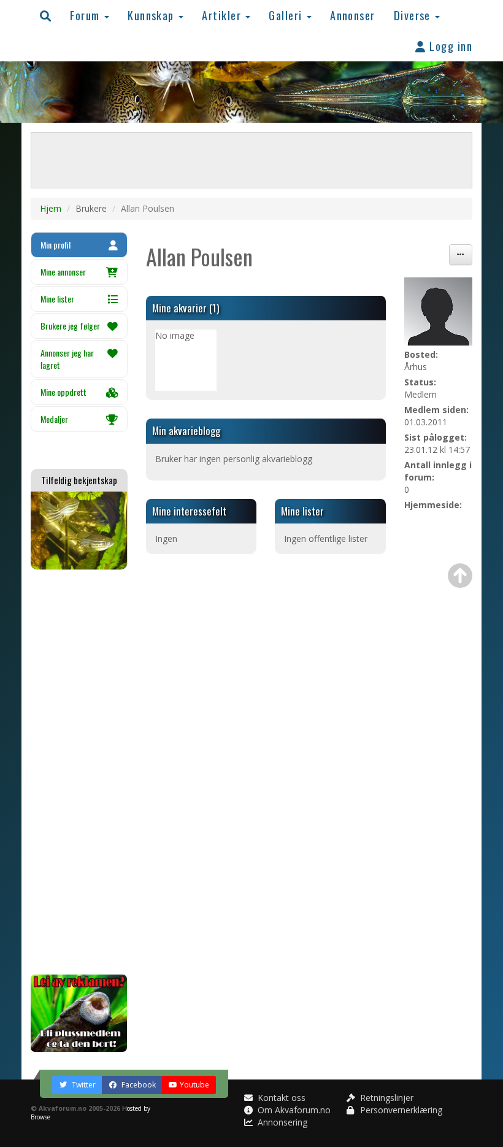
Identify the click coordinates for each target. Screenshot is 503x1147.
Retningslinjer (385, 1097)
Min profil (55, 244)
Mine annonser (63, 271)
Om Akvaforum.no (293, 1110)
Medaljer (54, 418)
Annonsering (281, 1122)
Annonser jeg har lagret (67, 358)
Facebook (138, 1084)
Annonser (352, 15)
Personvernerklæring (400, 1110)
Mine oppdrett (63, 391)
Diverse (414, 15)
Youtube (194, 1084)
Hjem (50, 208)
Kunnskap (152, 15)
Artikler (223, 15)
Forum (86, 15)
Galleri (287, 15)
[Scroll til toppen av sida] (460, 575)
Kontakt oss (280, 1097)
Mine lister (57, 298)
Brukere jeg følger (70, 325)
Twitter (83, 1084)
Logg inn (449, 45)
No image (174, 335)
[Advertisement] (79, 772)
